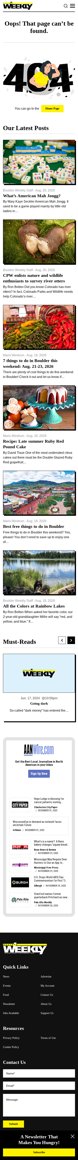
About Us (46, 1004)
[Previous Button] (62, 640)
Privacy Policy (11, 1037)
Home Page (52, 108)
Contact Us (47, 994)
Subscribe (39, 1152)
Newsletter (9, 1004)
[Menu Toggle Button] (72, 6)
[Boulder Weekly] (18, 6)
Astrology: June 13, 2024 (39, 703)
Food (6, 994)
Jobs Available (11, 1013)
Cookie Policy (11, 1047)
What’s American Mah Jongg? (32, 195)
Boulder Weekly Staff (18, 190)
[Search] (66, 6)
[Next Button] (71, 640)
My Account (47, 985)
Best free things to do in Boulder (33, 526)
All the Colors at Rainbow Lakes (34, 606)
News (6, 976)
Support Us (47, 1013)
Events (7, 985)
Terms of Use (48, 1037)
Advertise (46, 976)
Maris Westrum (13, 355)
